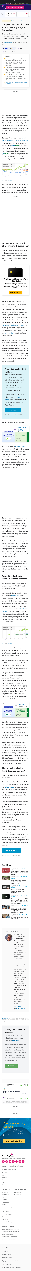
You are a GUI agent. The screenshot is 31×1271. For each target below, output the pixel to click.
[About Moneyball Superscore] (13, 435)
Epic (3, 1197)
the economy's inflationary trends (13, 325)
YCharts (10, 180)
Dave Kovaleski (23, 915)
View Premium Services (14, 1141)
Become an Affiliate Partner (9, 1239)
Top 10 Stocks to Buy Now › (15, 7)
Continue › (11, 1066)
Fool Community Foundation (9, 1236)
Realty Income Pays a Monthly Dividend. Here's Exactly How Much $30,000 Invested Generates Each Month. (19, 910)
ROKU (13, 146)
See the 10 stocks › (11, 850)
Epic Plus (4, 1199)
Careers (4, 1175)
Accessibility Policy (7, 1257)
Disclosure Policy (6, 1254)
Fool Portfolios (6, 1202)
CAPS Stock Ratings (7, 1214)
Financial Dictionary (7, 1221)
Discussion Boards (6, 1216)
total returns (15, 596)
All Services (5, 1192)
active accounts (20, 446)
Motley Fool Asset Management (10, 1229)
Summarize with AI (10, 52)
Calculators (5, 1219)
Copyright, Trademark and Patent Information (14, 1261)
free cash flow (9, 333)
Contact (4, 1182)
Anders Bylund (8, 42)
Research (4, 1177)
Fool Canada (17, 1194)
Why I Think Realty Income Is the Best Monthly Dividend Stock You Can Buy (20, 873)
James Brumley (23, 905)
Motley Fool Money (7, 1207)
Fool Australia (17, 1192)
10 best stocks (9, 787)
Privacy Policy (5, 1251)
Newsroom (5, 1180)
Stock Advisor (5, 1194)
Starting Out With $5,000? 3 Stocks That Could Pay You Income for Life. (18, 891)
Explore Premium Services (18, 21)
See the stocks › (13, 410)
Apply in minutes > (15, 292)
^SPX (3, 180)
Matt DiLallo (22, 869)
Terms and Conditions (7, 1264)
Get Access (5, 1094)
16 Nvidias (15, 1040)
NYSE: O (22, 705)
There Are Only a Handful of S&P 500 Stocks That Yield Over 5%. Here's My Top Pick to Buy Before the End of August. (20, 901)
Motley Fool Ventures (7, 1234)
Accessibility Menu (15, 1)
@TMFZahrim (20, 1008)
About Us (4, 1172)
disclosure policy (14, 1021)
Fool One (4, 1204)
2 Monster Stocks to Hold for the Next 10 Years (19, 918)
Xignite (14, 1166)
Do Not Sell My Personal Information (11, 1267)
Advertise (4, 1184)
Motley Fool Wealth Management (10, 1231)
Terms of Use (5, 1247)
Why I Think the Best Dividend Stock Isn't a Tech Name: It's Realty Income (18, 882)
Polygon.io (21, 1166)
